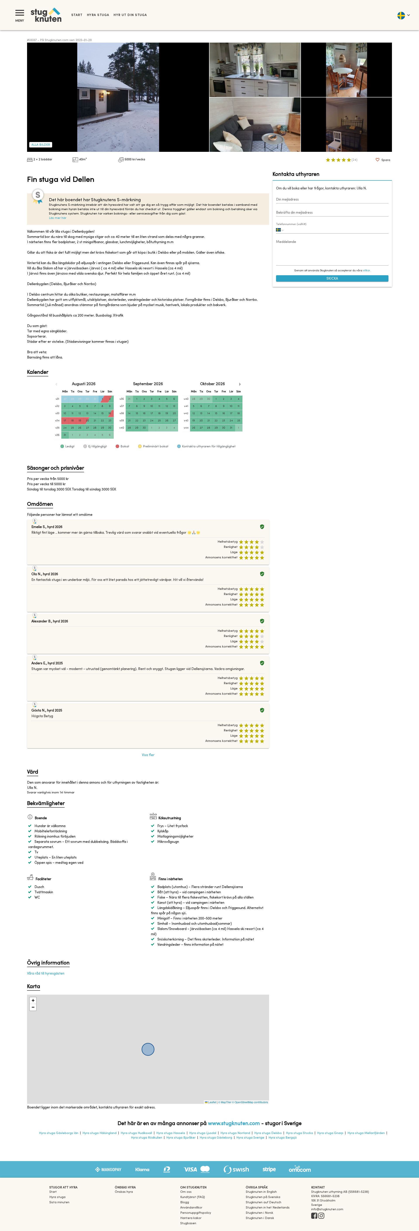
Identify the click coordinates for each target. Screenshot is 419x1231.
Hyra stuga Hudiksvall (136, 1133)
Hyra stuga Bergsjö (282, 1137)
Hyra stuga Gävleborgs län (58, 1133)
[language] (403, 15)
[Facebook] (314, 1216)
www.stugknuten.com (234, 1123)
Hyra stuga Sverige (250, 1137)
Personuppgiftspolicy (195, 1213)
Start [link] (76, 15)
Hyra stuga (98, 15)
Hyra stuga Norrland (235, 1133)
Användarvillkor (191, 1207)
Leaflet (212, 1102)
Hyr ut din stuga (130, 15)
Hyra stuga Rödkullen (146, 1137)
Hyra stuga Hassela (170, 1133)
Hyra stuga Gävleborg (216, 1137)
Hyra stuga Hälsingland (99, 1133)
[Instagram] (321, 1216)
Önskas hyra (124, 1192)
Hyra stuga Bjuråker (181, 1137)
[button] (33, 1000)
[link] (261, 1192)
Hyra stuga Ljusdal (202, 1133)
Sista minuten (59, 1202)
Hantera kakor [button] (190, 1218)
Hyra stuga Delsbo (268, 1133)
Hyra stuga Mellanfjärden (366, 1133)
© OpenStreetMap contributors (250, 1102)
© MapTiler (224, 1102)
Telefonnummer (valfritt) (291, 224)
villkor (366, 271)
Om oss (186, 1192)
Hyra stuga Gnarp (330, 1133)
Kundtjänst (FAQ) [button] (192, 1197)
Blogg (184, 1202)
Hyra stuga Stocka (299, 1133)
